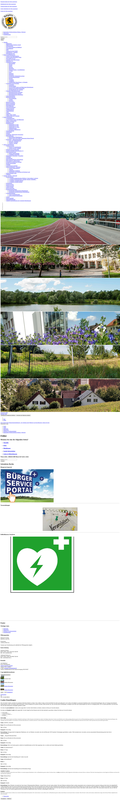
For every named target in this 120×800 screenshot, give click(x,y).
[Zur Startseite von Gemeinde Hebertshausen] (9, 29)
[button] (5, 42)
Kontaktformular (7, 632)
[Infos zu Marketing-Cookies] (11, 714)
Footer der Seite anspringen (7, 11)
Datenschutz (6, 630)
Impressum (5, 628)
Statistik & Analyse (6, 714)
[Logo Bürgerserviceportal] (60, 486)
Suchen (2, 37)
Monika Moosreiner (8, 686)
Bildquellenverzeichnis (5, 674)
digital (10, 692)
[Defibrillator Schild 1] (60, 578)
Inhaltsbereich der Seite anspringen (8, 4)
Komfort (4, 715)
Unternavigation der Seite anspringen (9, 6)
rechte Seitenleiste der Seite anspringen (9, 8)
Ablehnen (9, 798)
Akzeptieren (3, 798)
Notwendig (4, 712)
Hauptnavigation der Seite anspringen (9, 1)
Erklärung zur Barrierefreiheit (9, 631)
